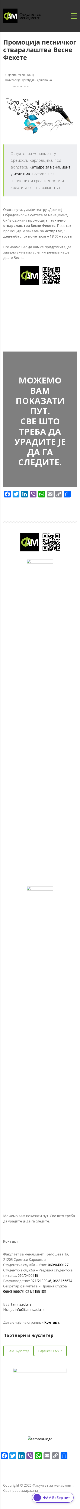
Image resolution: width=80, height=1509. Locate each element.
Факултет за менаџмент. (53, 1485)
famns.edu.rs (21, 1304)
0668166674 (62, 1280)
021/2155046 (41, 1280)
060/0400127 (58, 1265)
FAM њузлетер (18, 1351)
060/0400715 (28, 1275)
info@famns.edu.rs (30, 1309)
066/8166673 (13, 1291)
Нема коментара (19, 86)
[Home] (26, 15)
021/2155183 (35, 1291)
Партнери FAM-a (50, 1351)
